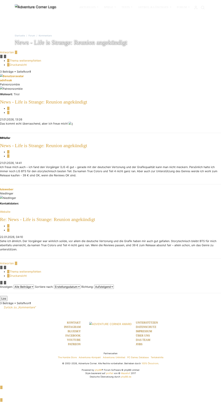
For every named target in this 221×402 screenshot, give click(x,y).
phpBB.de (126, 376)
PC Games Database (138, 357)
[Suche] (202, 7)
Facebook (73, 335)
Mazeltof (125, 373)
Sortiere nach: (44, 286)
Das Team (143, 339)
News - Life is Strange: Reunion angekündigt (43, 102)
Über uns (143, 335)
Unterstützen (147, 322)
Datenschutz (146, 326)
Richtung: (87, 286)
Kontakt (74, 322)
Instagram (72, 326)
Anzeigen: (7, 286)
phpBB (98, 370)
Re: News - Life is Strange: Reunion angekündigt (47, 219)
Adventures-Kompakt (90, 357)
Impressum (144, 331)
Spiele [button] (109, 7)
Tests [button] (125, 7)
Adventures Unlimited (114, 357)
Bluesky (74, 331)
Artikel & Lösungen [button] (153, 7)
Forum (31, 35)
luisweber (6, 189)
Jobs (139, 344)
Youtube (74, 339)
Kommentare (45, 35)
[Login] (195, 7)
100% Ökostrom (150, 363)
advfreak (6, 80)
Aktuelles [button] (87, 7)
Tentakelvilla (157, 357)
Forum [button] (182, 7)
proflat (109, 373)
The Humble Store (67, 357)
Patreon (74, 344)
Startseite (20, 35)
